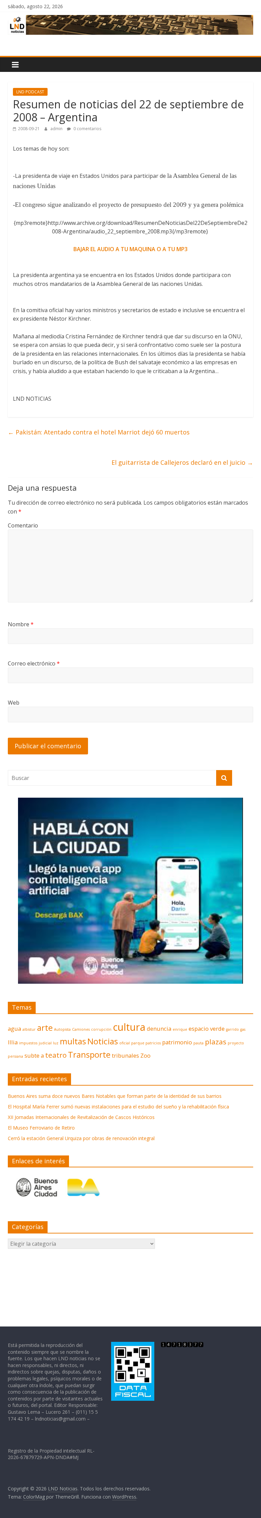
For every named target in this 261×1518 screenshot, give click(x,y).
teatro (56, 1055)
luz (55, 1043)
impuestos (28, 1043)
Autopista (62, 1029)
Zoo (145, 1055)
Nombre (21, 624)
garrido (232, 1029)
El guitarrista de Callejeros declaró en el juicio (182, 462)
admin (57, 129)
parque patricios (146, 1043)
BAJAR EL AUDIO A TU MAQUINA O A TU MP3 (130, 249)
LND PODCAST (30, 92)
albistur (29, 1029)
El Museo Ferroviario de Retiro (41, 1127)
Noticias (102, 1041)
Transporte (89, 1054)
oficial (124, 1043)
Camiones (81, 1029)
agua (14, 1028)
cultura (129, 1027)
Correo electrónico (34, 663)
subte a (34, 1055)
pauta (198, 1043)
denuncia (159, 1028)
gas (242, 1029)
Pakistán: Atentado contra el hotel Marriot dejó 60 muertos (99, 432)
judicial (45, 1043)
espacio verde (207, 1028)
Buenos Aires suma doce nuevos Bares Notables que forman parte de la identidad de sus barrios (115, 1096)
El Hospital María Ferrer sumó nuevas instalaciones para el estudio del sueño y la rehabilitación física (118, 1106)
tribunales (125, 1055)
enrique (180, 1029)
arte (45, 1027)
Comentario (23, 525)
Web (13, 702)
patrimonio (177, 1042)
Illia (13, 1042)
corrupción (101, 1029)
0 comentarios (86, 129)
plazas (215, 1041)
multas (73, 1041)
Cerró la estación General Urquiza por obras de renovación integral (81, 1138)
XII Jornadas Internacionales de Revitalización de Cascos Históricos (81, 1117)
